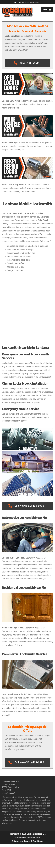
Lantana (5, 220)
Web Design (36, 837)
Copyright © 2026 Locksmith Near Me (27, 834)
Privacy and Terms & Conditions (27, 841)
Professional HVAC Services (23, 837)
